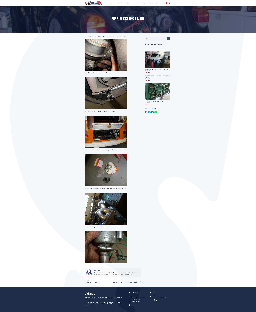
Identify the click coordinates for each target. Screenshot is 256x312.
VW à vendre (144, 3)
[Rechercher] (168, 38)
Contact (157, 3)
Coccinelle (129, 21)
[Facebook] (166, 3)
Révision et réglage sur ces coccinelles (156, 69)
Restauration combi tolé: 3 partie (154, 101)
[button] (162, 3)
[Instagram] (169, 3)
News (150, 3)
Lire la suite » (147, 72)
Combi (133, 21)
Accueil (120, 3)
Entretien (137, 21)
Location (135, 3)
